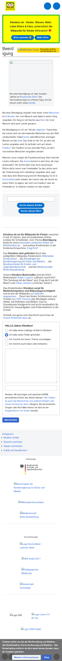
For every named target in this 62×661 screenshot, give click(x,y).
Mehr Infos (42, 37)
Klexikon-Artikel (11, 437)
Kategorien (7, 434)
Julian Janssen (24, 283)
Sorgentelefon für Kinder (17, 410)
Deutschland (8, 179)
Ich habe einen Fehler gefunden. (24, 334)
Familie (32, 103)
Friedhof (6, 148)
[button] (26, 657)
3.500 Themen (23, 299)
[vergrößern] (50, 93)
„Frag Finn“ (32, 248)
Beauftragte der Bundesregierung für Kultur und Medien (24, 260)
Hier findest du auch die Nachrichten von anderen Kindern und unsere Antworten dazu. (30, 401)
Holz (42, 120)
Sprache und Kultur (13, 442)
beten (26, 137)
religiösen (40, 129)
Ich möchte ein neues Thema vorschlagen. (30, 339)
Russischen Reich (29, 97)
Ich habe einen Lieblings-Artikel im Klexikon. (30, 330)
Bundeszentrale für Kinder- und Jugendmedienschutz (19, 265)
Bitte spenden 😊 (23, 37)
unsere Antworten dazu (15, 318)
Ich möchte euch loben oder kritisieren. (28, 343)
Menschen (54, 112)
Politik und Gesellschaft (15, 450)
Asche (27, 161)
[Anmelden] (47, 6)
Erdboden (10, 116)
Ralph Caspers (25, 277)
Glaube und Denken (13, 446)
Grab (20, 140)
